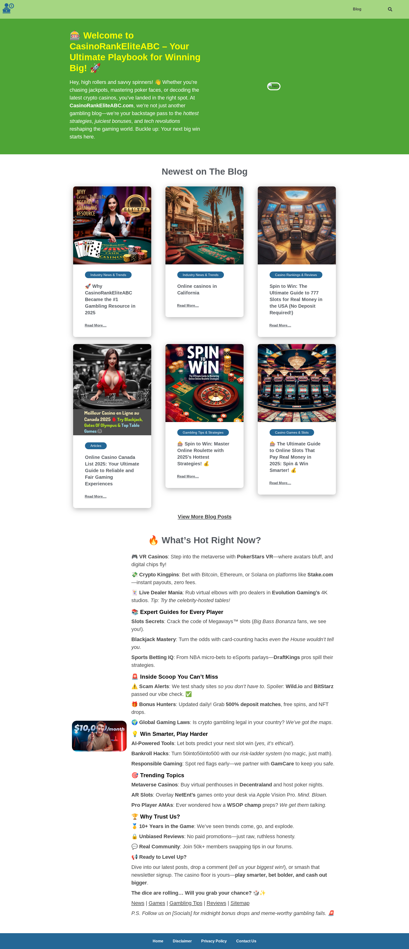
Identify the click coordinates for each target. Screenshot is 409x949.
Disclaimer (182, 941)
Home (158, 941)
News (137, 903)
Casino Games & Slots (292, 432)
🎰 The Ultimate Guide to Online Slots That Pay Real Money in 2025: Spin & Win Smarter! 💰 (295, 457)
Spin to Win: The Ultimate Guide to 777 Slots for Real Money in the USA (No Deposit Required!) (296, 299)
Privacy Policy (214, 941)
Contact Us (246, 941)
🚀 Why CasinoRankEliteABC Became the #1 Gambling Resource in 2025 (110, 299)
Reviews (216, 903)
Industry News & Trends (108, 275)
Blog (357, 9)
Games (157, 903)
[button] (390, 9)
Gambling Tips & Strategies (203, 432)
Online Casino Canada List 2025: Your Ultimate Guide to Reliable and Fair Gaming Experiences (112, 470)
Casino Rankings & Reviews (296, 275)
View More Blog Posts (204, 517)
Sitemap (240, 903)
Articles (95, 446)
